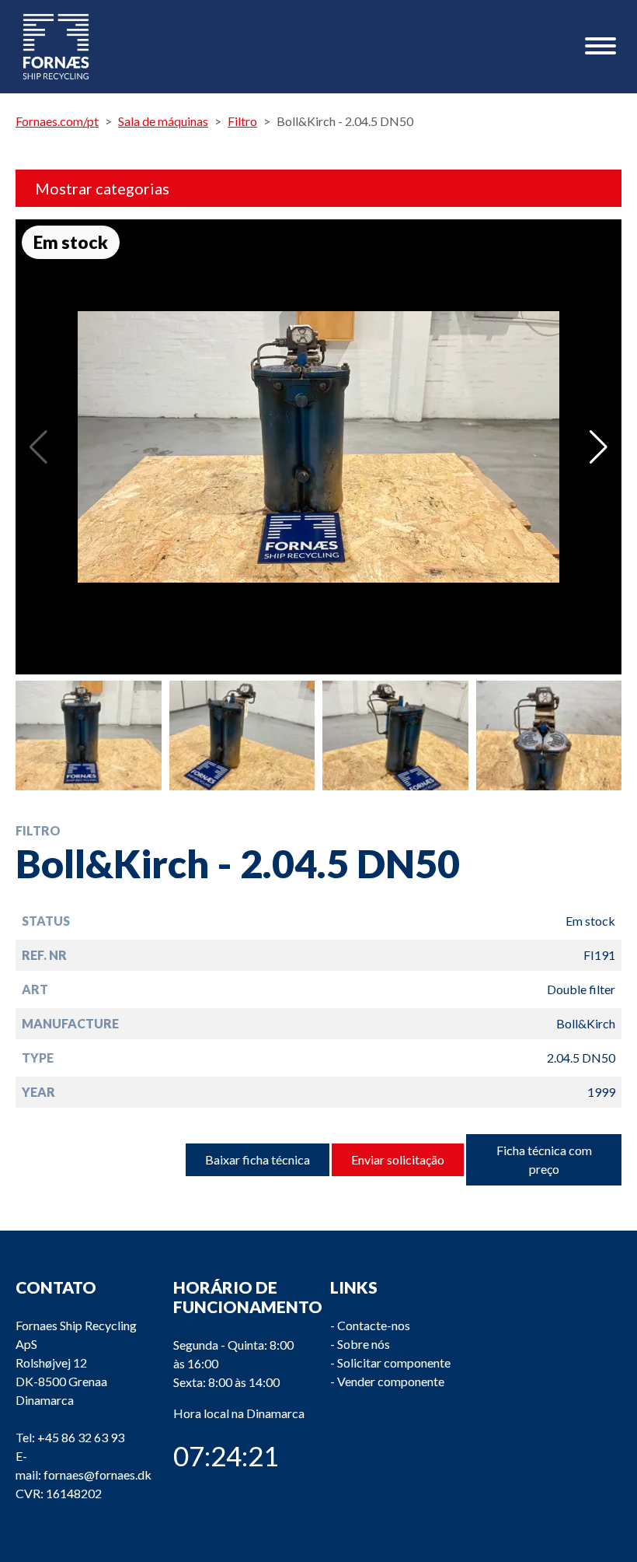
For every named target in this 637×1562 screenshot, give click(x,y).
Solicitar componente (394, 1362)
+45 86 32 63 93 (80, 1437)
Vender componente (390, 1381)
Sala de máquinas (163, 121)
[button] (598, 447)
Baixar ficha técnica (257, 1159)
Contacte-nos (373, 1325)
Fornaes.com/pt (57, 121)
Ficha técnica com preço (544, 1159)
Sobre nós (363, 1343)
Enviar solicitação (397, 1159)
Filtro (242, 121)
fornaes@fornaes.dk (97, 1474)
